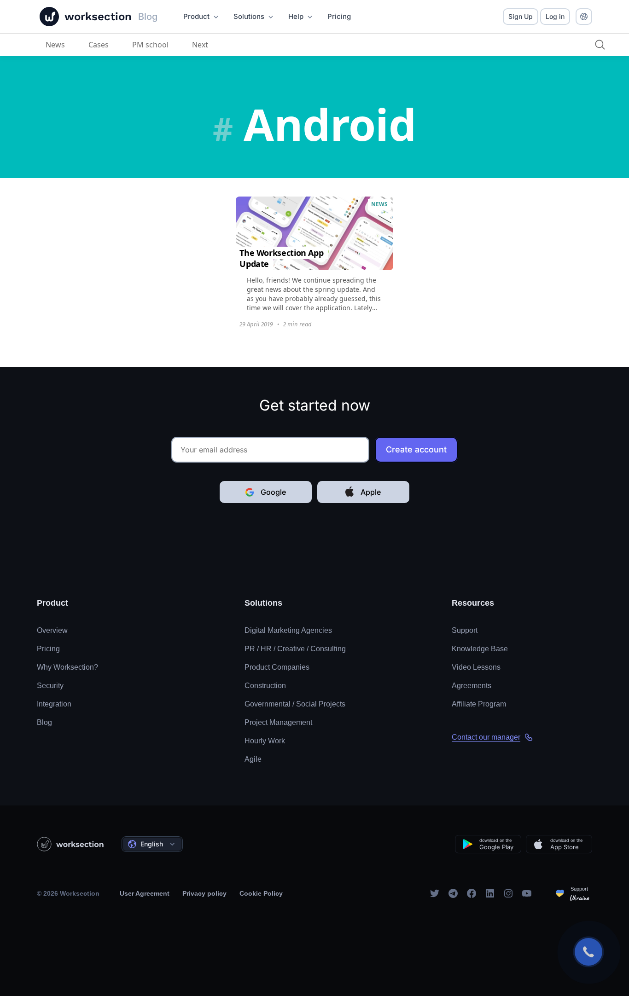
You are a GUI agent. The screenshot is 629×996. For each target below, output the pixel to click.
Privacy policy (204, 893)
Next (200, 45)
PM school (150, 45)
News (55, 45)
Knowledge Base (480, 649)
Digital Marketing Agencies (288, 630)
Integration (54, 704)
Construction (265, 685)
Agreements (471, 685)
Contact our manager (486, 737)
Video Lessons (476, 667)
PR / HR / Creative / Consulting (295, 649)
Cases (98, 45)
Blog (44, 722)
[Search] (600, 44)
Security (50, 685)
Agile (253, 759)
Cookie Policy (261, 893)
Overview (52, 630)
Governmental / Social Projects (295, 704)
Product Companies (277, 667)
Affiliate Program (479, 704)
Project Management (278, 722)
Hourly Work (265, 741)
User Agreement (144, 893)
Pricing (48, 649)
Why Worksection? (67, 667)
